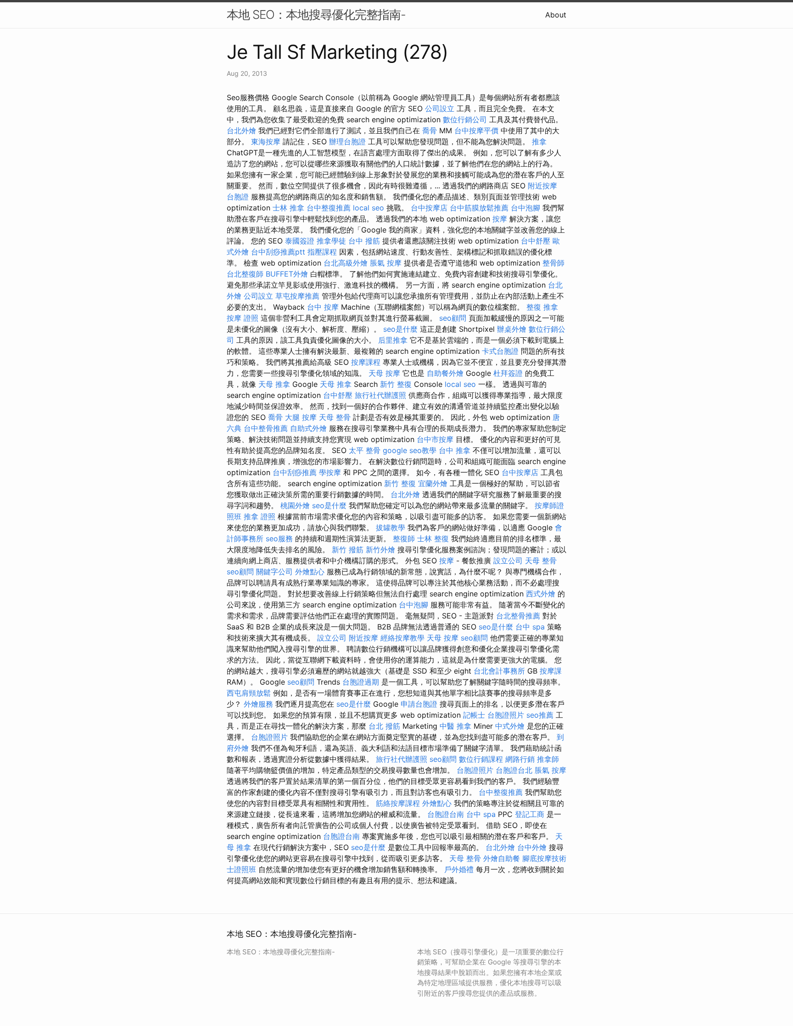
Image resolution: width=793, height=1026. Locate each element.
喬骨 (429, 130)
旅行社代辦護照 (380, 395)
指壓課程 (322, 251)
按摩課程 (365, 362)
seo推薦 (539, 715)
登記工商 (529, 814)
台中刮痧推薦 (295, 472)
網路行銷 (520, 759)
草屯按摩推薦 (297, 295)
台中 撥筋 (364, 240)
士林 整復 (433, 538)
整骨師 (553, 262)
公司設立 (439, 108)
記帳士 (474, 715)
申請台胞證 (419, 704)
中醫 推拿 (455, 726)
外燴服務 (258, 704)
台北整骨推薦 (518, 615)
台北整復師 (245, 273)
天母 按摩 (384, 373)
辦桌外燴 (511, 329)
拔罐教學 (390, 527)
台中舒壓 (535, 240)
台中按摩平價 (476, 130)
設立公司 (508, 560)
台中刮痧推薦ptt (278, 251)
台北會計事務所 (499, 670)
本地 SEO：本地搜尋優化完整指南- (316, 14)
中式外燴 (510, 726)
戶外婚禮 (459, 869)
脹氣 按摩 (386, 262)
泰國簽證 (299, 240)
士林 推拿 (288, 207)
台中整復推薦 (329, 207)
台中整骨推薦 (266, 428)
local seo (368, 207)
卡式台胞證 (500, 351)
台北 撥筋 (384, 726)
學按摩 (330, 472)
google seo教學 (409, 450)
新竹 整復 (396, 384)
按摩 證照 (242, 318)
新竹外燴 (380, 549)
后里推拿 (393, 340)
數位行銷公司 (465, 119)
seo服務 (279, 538)
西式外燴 (540, 593)
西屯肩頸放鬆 (249, 692)
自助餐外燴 (445, 373)
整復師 (404, 538)
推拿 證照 (259, 516)
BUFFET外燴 (287, 273)
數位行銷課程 (481, 759)
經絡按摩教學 (402, 637)
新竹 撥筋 (347, 549)
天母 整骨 (335, 417)
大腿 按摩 (301, 417)
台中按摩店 (429, 207)
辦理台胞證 (347, 141)
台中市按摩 (435, 439)
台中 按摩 (323, 307)
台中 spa (530, 626)
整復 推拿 (542, 307)
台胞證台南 (445, 814)
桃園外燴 (295, 505)
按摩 (499, 218)
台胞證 (238, 196)
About (555, 14)
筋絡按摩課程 (398, 803)
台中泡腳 (525, 207)
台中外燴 (532, 847)
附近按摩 (542, 185)
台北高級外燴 (346, 262)
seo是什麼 (400, 329)
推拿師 (548, 759)
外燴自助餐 (501, 858)
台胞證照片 (505, 715)
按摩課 (551, 670)
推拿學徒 (331, 240)
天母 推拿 (274, 384)
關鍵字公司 (274, 571)
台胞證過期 (360, 681)
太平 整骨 (364, 450)
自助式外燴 (308, 428)
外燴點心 (309, 571)
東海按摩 (265, 141)
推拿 (539, 141)
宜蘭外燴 (432, 483)
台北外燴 (241, 130)
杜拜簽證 (508, 373)
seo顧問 (452, 318)
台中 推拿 (454, 450)
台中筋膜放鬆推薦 (479, 207)
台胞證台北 (514, 770)
